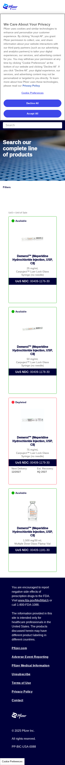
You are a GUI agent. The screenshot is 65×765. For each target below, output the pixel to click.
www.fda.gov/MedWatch (33, 600)
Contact (17, 700)
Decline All (32, 103)
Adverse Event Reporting (30, 656)
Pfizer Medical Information (30, 665)
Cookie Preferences (12, 761)
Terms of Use (21, 682)
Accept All (32, 113)
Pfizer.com (19, 648)
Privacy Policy (22, 691)
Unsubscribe (21, 674)
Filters (7, 187)
